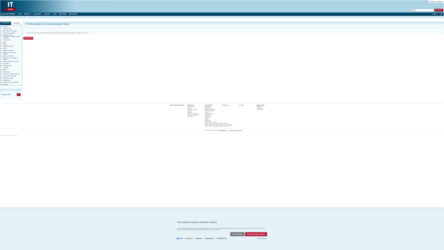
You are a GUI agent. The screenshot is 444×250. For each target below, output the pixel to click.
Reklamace (73, 14)
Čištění (5, 48)
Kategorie (5, 22)
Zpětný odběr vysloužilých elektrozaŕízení (216, 123)
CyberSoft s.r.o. (223, 130)
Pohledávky (208, 115)
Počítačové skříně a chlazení (11, 74)
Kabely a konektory (8, 56)
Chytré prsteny (7, 29)
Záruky (207, 119)
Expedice (207, 117)
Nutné (181, 238)
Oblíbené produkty (192, 113)
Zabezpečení (6, 80)
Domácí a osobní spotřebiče (11, 82)
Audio (4, 42)
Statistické (199, 238)
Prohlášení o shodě (210, 122)
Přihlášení (63, 14)
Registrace (440, 1)
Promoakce (190, 116)
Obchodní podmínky (8, 14)
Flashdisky (6, 63)
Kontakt (47, 14)
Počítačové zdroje (8, 78)
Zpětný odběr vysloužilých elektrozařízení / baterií (219, 124)
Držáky (5, 44)
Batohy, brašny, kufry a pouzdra (9, 53)
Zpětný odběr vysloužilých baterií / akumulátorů (218, 126)
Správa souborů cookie (235, 130)
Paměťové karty (7, 65)
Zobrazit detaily (262, 238)
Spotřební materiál (8, 46)
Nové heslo (260, 109)
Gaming (5, 26)
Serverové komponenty (9, 76)
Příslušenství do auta (9, 33)
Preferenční (189, 238)
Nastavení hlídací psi (193, 115)
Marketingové (209, 238)
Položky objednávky (210, 109)
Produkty (27, 14)
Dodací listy (208, 116)
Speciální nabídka (192, 109)
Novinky (189, 110)
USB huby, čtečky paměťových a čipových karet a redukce (11, 36)
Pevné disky (6, 72)
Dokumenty (38, 14)
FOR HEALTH (7, 40)
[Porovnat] (19, 94)
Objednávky (208, 108)
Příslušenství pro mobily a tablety (10, 58)
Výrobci (17, 23)
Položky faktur (209, 113)
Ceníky (189, 108)
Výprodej (189, 112)
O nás (20, 14)
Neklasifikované (222, 238)
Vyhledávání (190, 106)
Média (4, 69)
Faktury (207, 112)
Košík (55, 14)
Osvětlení (5, 67)
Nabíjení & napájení (8, 50)
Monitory (5, 84)
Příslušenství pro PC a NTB (11, 61)
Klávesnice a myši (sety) (10, 31)
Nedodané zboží (209, 110)
